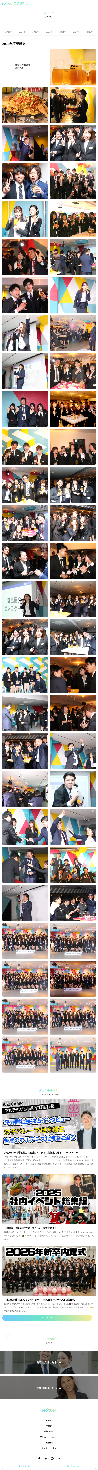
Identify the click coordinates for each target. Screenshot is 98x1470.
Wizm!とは (49, 1420)
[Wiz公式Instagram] (52, 1458)
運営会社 (49, 1443)
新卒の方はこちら (46, 1362)
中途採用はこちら (46, 1387)
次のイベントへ (73, 1466)
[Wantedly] (59, 1458)
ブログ (49, 1426)
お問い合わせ (49, 1431)
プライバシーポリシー (49, 1437)
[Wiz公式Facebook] (39, 1458)
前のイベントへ (25, 1466)
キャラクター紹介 (49, 1448)
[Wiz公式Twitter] (45, 1458)
